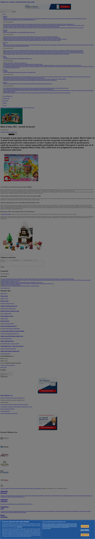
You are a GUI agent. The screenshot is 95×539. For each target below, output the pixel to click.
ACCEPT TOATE (85, 526)
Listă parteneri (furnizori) (46, 528)
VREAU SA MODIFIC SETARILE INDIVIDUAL (85, 530)
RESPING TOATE (84, 534)
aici (26, 533)
